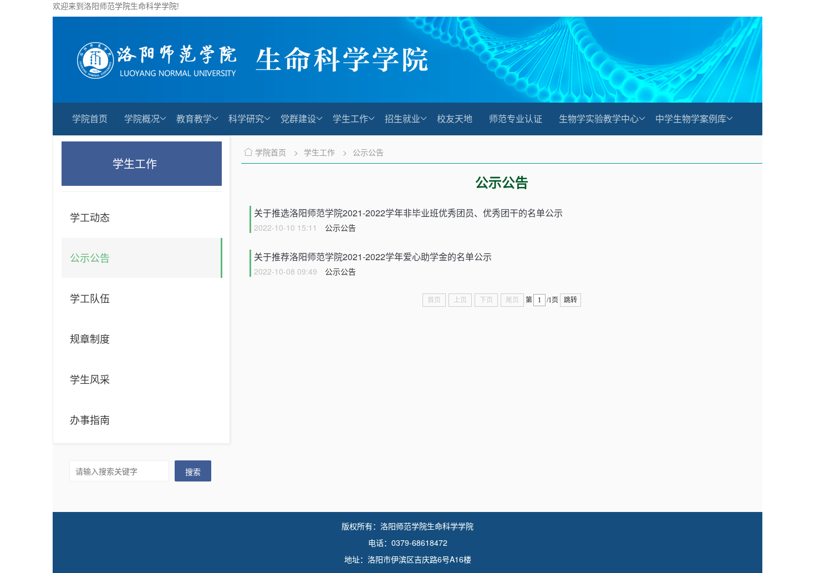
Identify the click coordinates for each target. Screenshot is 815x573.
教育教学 (194, 118)
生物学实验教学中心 (599, 118)
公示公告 (368, 152)
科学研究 (246, 118)
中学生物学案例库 (690, 118)
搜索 (193, 471)
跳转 (570, 300)
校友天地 (454, 118)
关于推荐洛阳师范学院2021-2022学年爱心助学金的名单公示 (373, 256)
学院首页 (90, 118)
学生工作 (350, 118)
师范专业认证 (515, 118)
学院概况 (142, 118)
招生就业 (402, 118)
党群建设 (298, 118)
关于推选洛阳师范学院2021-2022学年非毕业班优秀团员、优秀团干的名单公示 (408, 212)
